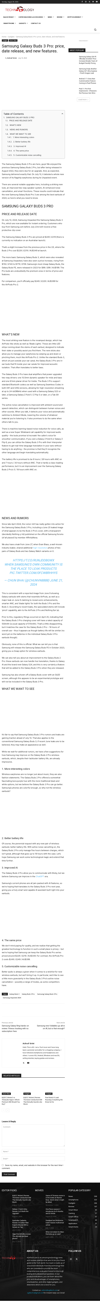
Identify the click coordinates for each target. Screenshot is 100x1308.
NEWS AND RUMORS (19, 129)
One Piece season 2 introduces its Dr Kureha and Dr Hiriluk (54, 1211)
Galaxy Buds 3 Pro (28, 994)
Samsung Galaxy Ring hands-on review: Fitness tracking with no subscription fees (15, 1028)
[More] (74, 1010)
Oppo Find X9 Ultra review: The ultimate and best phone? (21, 1236)
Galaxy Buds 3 (14, 994)
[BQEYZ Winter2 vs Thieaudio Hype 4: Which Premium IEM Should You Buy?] (11, 1088)
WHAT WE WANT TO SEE (20, 134)
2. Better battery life (21, 142)
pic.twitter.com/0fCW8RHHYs (33, 573)
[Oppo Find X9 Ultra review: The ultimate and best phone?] (6, 1236)
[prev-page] (3, 1110)
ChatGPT (40, 876)
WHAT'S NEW (15, 125)
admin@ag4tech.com (49, 1290)
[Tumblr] (50, 64)
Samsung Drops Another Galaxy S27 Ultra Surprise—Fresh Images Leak (88, 71)
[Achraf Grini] (3, 58)
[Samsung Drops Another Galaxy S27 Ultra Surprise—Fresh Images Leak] (72, 71)
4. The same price (21, 151)
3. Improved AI (19, 146)
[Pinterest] (32, 64)
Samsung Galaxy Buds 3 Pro (47, 994)
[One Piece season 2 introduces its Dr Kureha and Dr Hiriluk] (39, 1211)
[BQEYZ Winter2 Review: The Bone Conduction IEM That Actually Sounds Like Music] (33, 1088)
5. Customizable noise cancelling (27, 155)
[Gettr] (68, 1010)
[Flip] (62, 64)
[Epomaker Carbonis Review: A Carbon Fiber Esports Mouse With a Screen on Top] (6, 1222)
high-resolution (40, 548)
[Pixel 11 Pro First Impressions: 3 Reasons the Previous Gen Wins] (72, 91)
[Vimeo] (93, 1)
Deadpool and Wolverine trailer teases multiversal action (55, 1223)
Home (4, 37)
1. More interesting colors (23, 137)
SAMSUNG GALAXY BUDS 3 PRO (20, 117)
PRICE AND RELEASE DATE (20, 120)
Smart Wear (13, 40)
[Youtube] (96, 1)
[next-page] (7, 1110)
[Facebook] (82, 1)
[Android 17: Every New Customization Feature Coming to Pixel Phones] (72, 81)
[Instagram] (85, 1)
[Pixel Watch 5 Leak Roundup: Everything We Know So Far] (55, 1088)
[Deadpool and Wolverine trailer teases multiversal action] (39, 1222)
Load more (82, 99)
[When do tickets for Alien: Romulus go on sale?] (39, 1234)
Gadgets (11, 37)
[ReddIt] (44, 64)
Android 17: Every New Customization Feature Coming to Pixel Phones (87, 81)
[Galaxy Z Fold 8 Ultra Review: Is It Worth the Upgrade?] (6, 1211)
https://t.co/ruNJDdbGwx (33, 560)
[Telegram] (56, 64)
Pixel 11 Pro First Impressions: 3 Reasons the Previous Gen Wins (88, 91)
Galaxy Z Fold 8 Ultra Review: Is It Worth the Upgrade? (20, 1211)
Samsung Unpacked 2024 (12, 998)
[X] (89, 1)
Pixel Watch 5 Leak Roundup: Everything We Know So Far (54, 1100)
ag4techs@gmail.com (35, 1293)
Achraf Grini (12, 58)
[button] (95, 30)
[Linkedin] (38, 64)
